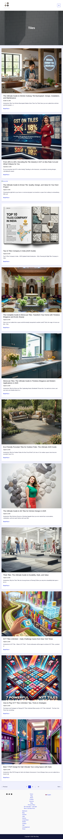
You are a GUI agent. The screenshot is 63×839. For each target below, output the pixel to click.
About (31, 797)
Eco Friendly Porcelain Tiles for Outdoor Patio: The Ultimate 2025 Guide (29, 447)
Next (59, 786)
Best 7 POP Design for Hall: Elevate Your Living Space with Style (27, 767)
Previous (4, 786)
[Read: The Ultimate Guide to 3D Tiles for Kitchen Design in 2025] (31, 485)
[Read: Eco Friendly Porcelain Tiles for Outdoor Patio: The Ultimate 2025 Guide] (31, 421)
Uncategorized (26, 827)
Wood (23, 829)
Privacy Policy (31, 804)
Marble (24, 821)
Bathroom (24, 811)
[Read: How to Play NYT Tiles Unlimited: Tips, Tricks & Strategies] (31, 677)
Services (31, 801)
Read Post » (6, 109)
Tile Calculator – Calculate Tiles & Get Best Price (30, 807)
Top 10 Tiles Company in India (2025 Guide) (19, 251)
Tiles (23, 825)
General (24, 814)
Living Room (25, 820)
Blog (31, 796)
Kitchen (24, 818)
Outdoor (24, 823)
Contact (31, 799)
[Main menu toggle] (59, 5)
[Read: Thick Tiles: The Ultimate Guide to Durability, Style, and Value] (31, 549)
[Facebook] (7, 794)
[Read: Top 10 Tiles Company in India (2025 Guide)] (31, 225)
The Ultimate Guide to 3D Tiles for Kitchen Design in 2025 (24, 511)
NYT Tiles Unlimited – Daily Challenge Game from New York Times (28, 639)
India (23, 816)
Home (31, 794)
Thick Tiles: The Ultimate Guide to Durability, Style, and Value (26, 575)
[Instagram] (11, 794)
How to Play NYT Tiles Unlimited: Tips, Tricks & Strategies (24, 703)
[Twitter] (9, 794)
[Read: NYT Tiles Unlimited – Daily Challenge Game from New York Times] (31, 613)
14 (38, 786)
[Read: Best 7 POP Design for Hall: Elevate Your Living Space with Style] (31, 741)
